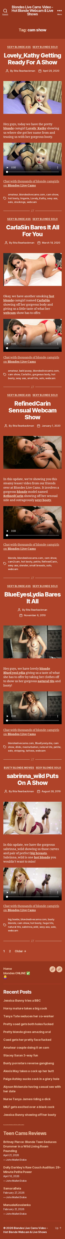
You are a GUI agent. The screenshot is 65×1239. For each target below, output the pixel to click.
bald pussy (25, 370)
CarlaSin (26, 374)
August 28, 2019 (51, 791)
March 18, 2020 (51, 242)
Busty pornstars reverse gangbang (28, 1063)
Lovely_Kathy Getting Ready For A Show (32, 59)
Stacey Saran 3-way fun (20, 1055)
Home (7, 968)
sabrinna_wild (30, 926)
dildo (18, 747)
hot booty (13, 198)
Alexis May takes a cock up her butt (28, 1071)
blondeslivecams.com (32, 194)
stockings (20, 202)
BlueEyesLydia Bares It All (32, 598)
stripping (19, 750)
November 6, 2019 (35, 615)
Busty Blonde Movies (19, 767)
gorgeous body (41, 374)
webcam (32, 202)
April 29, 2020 (51, 70)
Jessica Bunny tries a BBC (22, 1000)
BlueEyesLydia (43, 743)
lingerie (24, 198)
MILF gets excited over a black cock (28, 1107)
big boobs (14, 919)
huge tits (48, 923)
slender (23, 565)
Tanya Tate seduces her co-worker (28, 1016)
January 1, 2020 (51, 425)
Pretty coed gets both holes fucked (28, 1024)
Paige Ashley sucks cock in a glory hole (31, 1079)
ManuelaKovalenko (17, 1205)
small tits (32, 378)
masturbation (30, 747)
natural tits (46, 747)
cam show (52, 194)
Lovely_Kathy (38, 198)
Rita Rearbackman (24, 70)
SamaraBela (12, 1188)
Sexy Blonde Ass (19, 47)
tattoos (30, 750)
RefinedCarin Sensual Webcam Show (32, 410)
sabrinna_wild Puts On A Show (32, 779)
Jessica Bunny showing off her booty (29, 1114)
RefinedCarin (49, 561)
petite (37, 561)
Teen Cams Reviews (24, 1133)
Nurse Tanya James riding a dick (26, 1099)
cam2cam (14, 561)
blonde (12, 557)
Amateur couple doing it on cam (26, 1047)
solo (10, 202)
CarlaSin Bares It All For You (32, 231)
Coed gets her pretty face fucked (27, 1039)
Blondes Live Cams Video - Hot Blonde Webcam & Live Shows (32, 10)
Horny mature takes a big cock (25, 1008)
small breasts (37, 565)
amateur (13, 194)
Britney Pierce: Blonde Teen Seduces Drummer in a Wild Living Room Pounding (29, 1146)
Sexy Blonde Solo (45, 47)
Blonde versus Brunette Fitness (7, 1124)
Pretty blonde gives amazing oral (27, 1032)
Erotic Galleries (22, 1124)
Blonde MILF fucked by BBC (16, 1124)
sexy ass (52, 198)
